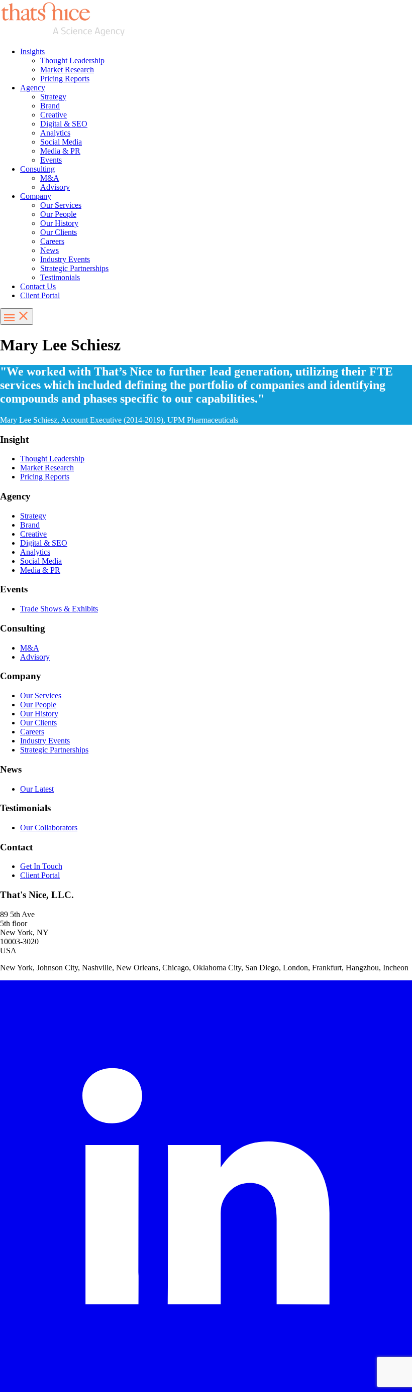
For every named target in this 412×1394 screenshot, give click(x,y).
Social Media (61, 142)
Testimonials (60, 277)
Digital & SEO (63, 123)
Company (35, 196)
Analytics (55, 133)
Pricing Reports (64, 78)
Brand (50, 105)
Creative (53, 114)
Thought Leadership (72, 60)
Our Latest (37, 789)
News (49, 250)
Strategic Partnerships (74, 268)
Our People (58, 214)
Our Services (60, 205)
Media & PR (60, 151)
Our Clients (58, 232)
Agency (32, 87)
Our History (59, 223)
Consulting (37, 169)
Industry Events (65, 259)
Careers (52, 241)
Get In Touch (41, 866)
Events (51, 160)
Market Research (67, 69)
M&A (49, 178)
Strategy (53, 96)
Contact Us (38, 286)
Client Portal (40, 295)
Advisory (55, 187)
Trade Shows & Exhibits (59, 608)
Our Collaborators (48, 827)
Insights (32, 51)
